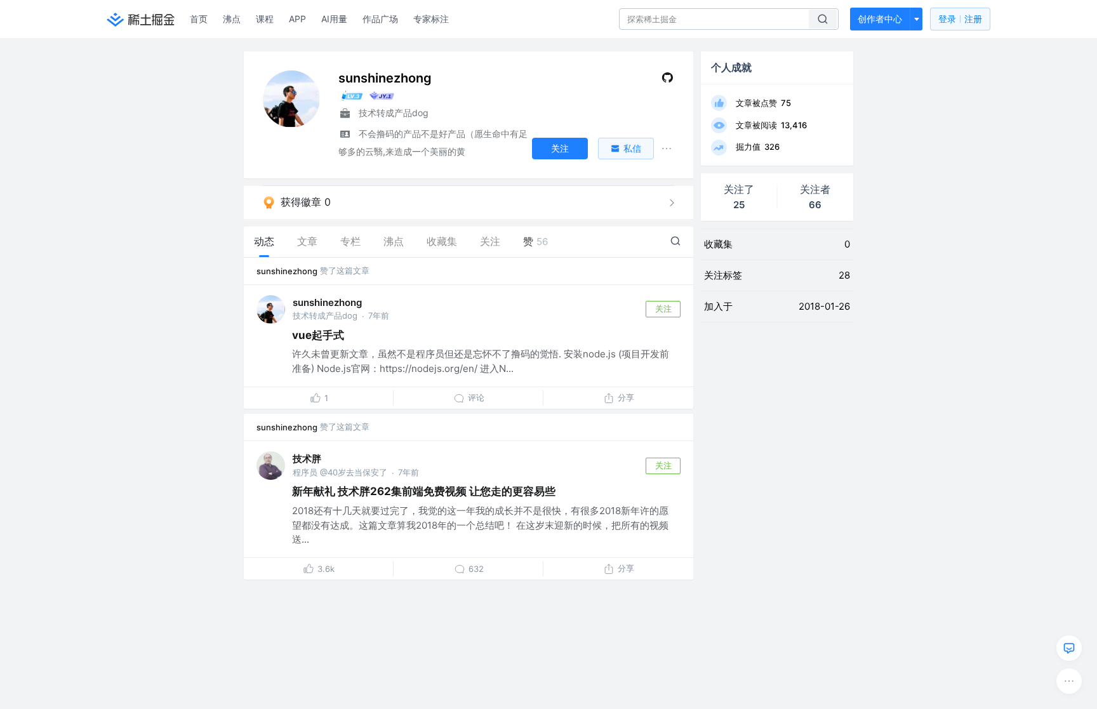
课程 (265, 18)
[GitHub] (667, 80)
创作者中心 (880, 18)
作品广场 (380, 18)
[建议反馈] (1069, 648)
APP (297, 18)
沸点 (232, 18)
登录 (960, 18)
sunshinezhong (286, 271)
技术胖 (307, 459)
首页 (199, 18)
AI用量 (334, 18)
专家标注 (431, 18)
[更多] (1069, 681)
